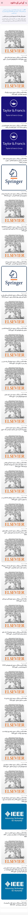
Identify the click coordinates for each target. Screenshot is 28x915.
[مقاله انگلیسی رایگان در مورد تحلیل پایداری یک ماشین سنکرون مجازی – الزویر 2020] (14, 682)
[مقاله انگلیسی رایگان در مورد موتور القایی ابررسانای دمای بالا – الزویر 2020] (14, 583)
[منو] (2, 3)
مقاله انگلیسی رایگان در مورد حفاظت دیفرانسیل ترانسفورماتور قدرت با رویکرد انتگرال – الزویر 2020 (15, 766)
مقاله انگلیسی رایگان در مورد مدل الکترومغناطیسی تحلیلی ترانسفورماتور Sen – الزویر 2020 (14, 329)
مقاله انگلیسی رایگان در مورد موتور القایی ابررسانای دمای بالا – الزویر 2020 (14, 600)
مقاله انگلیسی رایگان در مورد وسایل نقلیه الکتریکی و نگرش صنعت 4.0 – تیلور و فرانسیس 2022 (14, 127)
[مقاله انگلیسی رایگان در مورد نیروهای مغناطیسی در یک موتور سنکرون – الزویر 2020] (14, 481)
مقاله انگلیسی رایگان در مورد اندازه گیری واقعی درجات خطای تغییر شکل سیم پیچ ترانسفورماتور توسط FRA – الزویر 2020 (15, 465)
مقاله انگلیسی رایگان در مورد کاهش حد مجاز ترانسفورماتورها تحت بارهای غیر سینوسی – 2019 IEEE (15, 835)
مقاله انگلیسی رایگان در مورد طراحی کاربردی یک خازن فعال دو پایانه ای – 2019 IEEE (15, 904)
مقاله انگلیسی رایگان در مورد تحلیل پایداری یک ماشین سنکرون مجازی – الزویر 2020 (15, 699)
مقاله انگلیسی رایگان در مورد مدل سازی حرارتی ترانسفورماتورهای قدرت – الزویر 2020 (15, 396)
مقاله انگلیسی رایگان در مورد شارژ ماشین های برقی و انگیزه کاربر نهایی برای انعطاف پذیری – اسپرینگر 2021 (14, 296)
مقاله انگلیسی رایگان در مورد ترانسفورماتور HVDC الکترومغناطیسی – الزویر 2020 (14, 666)
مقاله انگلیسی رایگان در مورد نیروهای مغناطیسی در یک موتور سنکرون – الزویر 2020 (14, 499)
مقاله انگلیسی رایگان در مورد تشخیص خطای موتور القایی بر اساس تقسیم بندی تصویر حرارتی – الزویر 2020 (14, 533)
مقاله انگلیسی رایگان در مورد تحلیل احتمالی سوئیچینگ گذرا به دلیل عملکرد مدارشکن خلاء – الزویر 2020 (14, 430)
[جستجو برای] (26, 3)
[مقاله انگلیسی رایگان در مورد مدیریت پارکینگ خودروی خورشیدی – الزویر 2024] (14, 76)
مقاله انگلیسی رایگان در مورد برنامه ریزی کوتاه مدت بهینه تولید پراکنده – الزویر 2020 (14, 732)
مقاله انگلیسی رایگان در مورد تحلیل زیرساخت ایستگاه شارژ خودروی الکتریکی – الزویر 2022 (16, 263)
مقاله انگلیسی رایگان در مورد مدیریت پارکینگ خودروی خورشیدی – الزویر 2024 (16, 93)
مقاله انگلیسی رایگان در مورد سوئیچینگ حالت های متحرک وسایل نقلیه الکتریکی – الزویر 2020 (14, 633)
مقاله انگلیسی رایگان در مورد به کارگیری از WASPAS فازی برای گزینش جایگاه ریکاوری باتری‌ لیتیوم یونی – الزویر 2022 (14, 229)
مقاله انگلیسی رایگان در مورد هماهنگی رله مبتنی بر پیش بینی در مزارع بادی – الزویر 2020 (14, 362)
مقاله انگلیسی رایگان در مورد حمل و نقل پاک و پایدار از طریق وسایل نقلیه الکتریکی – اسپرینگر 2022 (14, 195)
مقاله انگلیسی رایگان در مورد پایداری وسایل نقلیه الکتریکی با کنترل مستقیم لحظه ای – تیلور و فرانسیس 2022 (15, 161)
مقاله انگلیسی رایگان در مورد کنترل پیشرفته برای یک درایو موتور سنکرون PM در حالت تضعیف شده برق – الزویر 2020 (14, 800)
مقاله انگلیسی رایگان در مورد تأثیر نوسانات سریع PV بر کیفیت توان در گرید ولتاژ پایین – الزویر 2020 (14, 567)
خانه (23, 10)
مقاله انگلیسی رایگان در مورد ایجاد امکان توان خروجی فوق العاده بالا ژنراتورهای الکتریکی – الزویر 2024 (15, 59)
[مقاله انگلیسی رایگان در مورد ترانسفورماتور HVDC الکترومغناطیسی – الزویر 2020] (14, 649)
